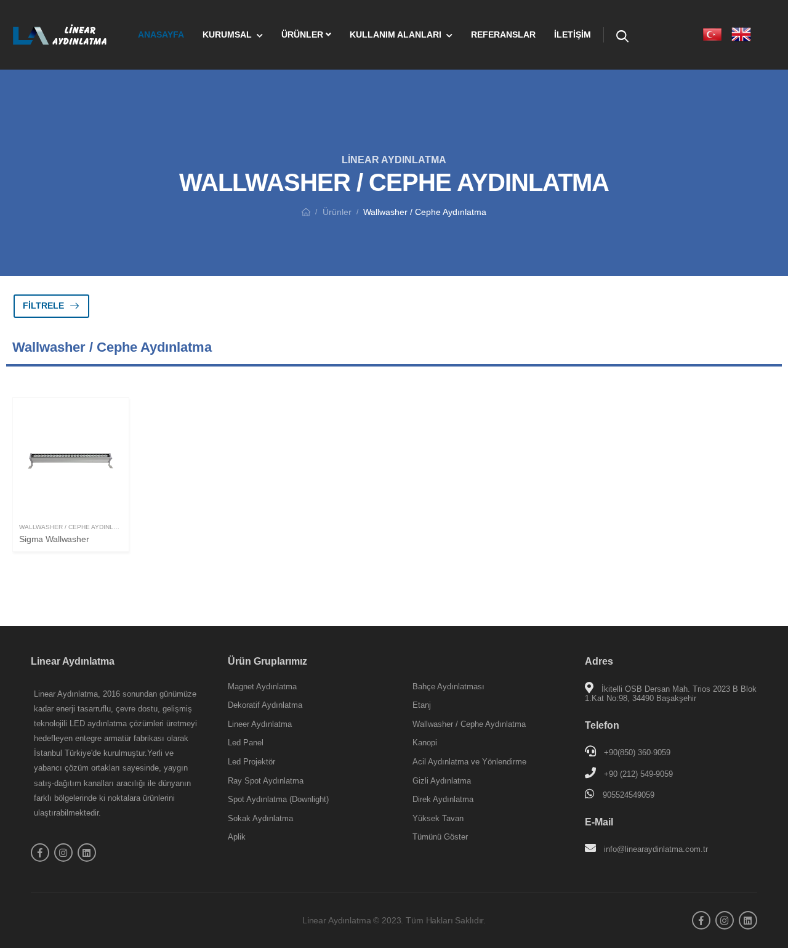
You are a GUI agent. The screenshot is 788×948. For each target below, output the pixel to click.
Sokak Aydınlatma (260, 818)
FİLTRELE (43, 305)
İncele (71, 500)
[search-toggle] (622, 35)
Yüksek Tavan (438, 818)
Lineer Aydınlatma (260, 724)
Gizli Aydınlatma (441, 780)
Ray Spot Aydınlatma (266, 780)
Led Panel (245, 742)
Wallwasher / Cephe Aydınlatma (74, 527)
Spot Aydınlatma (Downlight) (278, 799)
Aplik (237, 836)
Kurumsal (227, 34)
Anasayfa (161, 34)
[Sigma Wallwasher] (71, 460)
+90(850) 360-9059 (637, 752)
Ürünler (303, 34)
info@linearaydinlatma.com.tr (656, 849)
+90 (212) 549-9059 (638, 774)
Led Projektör (251, 761)
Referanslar (503, 34)
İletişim (572, 34)
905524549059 (628, 795)
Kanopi (424, 742)
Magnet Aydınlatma (262, 686)
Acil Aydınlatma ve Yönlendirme (469, 761)
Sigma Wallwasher (54, 539)
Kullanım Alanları (395, 34)
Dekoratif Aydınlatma (265, 705)
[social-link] (40, 852)
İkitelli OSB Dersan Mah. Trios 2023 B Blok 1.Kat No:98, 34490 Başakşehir (671, 693)
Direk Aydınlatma (442, 799)
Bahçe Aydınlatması (448, 686)
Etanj (421, 705)
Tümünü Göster (440, 836)
